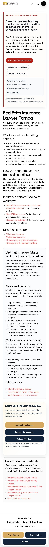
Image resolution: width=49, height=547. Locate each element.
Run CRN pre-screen (15, 214)
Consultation (36, 535)
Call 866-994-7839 (17, 73)
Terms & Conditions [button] (32, 522)
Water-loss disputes (15, 237)
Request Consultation (24, 432)
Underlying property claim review (23, 395)
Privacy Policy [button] (14, 522)
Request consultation (16, 220)
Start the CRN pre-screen (19, 60)
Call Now (24, 542)
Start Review (13, 535)
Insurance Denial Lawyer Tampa (22, 478)
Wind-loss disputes (15, 234)
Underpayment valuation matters (21, 243)
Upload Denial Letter (24, 425)
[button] (43, 3)
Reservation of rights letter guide (23, 392)
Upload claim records (17, 67)
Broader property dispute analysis (22, 240)
